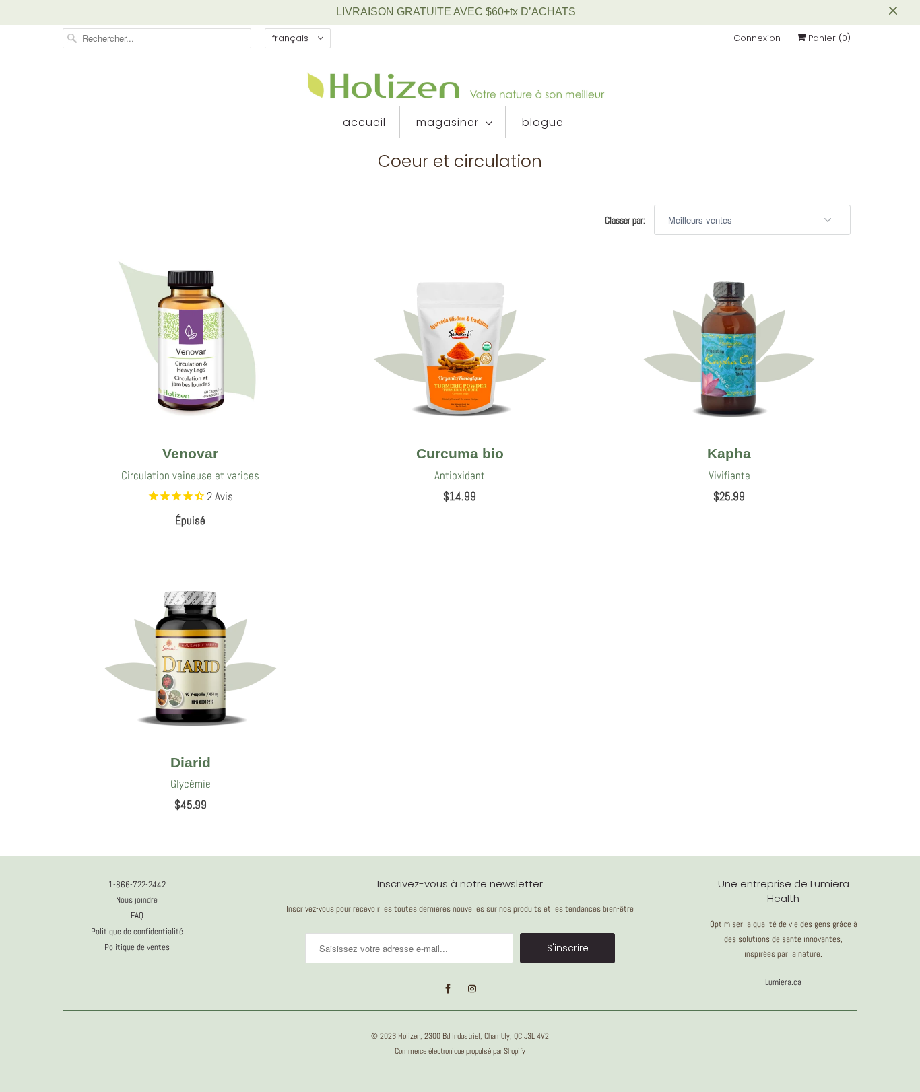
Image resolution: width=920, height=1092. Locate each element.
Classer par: (626, 220)
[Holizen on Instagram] (472, 989)
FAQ (137, 915)
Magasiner (447, 122)
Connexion (757, 38)
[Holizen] (460, 85)
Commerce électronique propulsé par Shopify (460, 1051)
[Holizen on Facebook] (448, 989)
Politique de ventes (137, 947)
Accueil (364, 122)
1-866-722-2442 (137, 884)
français (291, 38)
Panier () (828, 38)
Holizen (409, 1036)
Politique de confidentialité (137, 931)
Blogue (543, 122)
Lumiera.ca (783, 982)
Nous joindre (137, 900)
